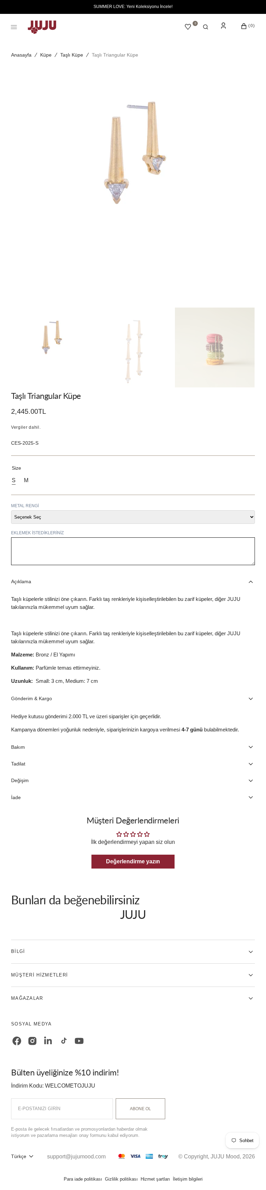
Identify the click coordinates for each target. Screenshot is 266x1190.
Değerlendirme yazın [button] (133, 861)
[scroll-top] (250, 1174)
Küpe (46, 55)
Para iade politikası (83, 1179)
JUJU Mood (225, 1156)
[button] (205, 27)
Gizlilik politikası (121, 1179)
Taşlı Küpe (71, 55)
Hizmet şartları (155, 1179)
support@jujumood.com (76, 1156)
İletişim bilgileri (188, 1179)
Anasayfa (21, 55)
